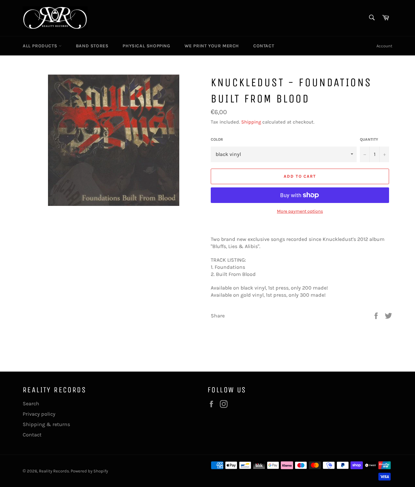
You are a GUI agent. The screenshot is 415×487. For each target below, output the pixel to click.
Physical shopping (146, 46)
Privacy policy (39, 414)
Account (384, 45)
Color (217, 139)
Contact (263, 46)
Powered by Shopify (89, 471)
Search (31, 403)
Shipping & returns (46, 424)
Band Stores (92, 46)
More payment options (300, 211)
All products (41, 46)
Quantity (369, 139)
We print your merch (211, 46)
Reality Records (54, 471)
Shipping (251, 122)
